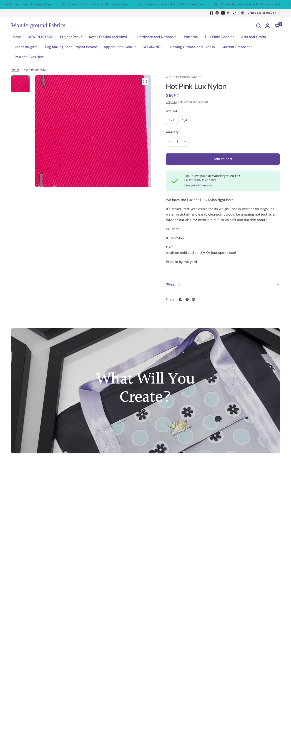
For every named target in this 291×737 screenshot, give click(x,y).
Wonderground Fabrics (38, 25)
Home (15, 69)
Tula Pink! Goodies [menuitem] (219, 37)
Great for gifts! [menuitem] (26, 47)
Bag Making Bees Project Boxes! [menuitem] (71, 47)
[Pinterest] (229, 13)
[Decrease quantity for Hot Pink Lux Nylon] (169, 141)
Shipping (171, 102)
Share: (170, 299)
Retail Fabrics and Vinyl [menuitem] (108, 37)
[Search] (258, 26)
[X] (187, 299)
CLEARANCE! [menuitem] (153, 47)
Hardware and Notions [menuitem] (155, 37)
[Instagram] (217, 13)
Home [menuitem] (16, 37)
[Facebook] (211, 13)
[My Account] (267, 26)
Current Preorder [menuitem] (236, 47)
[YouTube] (223, 13)
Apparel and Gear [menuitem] (118, 47)
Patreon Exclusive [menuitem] (29, 57)
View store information (198, 185)
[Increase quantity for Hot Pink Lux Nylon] (184, 141)
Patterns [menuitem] (191, 37)
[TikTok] (235, 13)
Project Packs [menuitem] (71, 37)
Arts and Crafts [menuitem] (253, 37)
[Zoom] (145, 81)
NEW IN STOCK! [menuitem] (40, 37)
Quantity (172, 132)
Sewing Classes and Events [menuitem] (192, 47)
